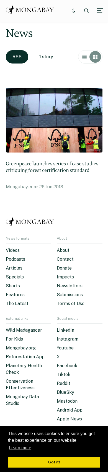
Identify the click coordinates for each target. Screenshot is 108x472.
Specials (15, 277)
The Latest (17, 303)
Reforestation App (25, 356)
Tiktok (63, 374)
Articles (14, 268)
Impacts (65, 277)
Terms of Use (70, 303)
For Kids (14, 339)
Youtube (65, 348)
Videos (13, 250)
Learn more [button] (20, 447)
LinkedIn (65, 330)
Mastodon (67, 401)
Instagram (67, 339)
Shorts (13, 285)
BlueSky (65, 392)
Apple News (69, 419)
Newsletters (70, 285)
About (63, 250)
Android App (70, 410)
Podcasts (15, 259)
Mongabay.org (21, 348)
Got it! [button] (54, 462)
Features (15, 294)
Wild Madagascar (24, 330)
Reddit (63, 383)
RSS (17, 56)
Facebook (67, 365)
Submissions (70, 294)
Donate (64, 268)
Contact (65, 259)
